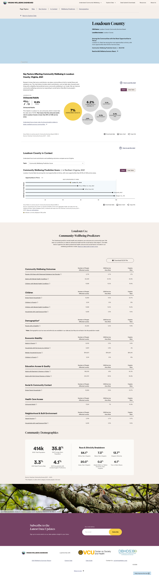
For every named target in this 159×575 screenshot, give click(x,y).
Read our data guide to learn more (88, 246)
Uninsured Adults (30, 404)
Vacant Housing (29, 418)
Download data (110, 134)
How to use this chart (129, 83)
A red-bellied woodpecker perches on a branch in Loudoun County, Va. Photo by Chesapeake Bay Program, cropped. (31, 511)
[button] (117, 48)
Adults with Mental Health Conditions (36, 279)
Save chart (122, 134)
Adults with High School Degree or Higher (37, 376)
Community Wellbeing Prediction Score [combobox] (41, 163)
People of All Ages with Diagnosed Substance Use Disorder (42, 274)
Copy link (133, 134)
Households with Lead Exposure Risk (36, 311)
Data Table (131, 89)
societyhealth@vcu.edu (120, 560)
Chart (123, 89)
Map (33, 9)
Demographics (84, 9)
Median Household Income (33, 352)
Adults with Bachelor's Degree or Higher (37, 371)
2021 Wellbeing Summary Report (41, 560)
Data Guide (89, 560)
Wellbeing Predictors (68, 9)
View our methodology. (33, 210)
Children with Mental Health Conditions (37, 283)
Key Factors (42, 9)
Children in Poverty (31, 302)
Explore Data (68, 560)
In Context (53, 9)
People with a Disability (32, 326)
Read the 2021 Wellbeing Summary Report (104, 51)
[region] (54, 41)
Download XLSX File (121, 260)
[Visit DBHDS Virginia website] (128, 552)
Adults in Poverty (30, 343)
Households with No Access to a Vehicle (37, 348)
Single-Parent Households (32, 298)
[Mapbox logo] (24, 62)
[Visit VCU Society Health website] (95, 553)
